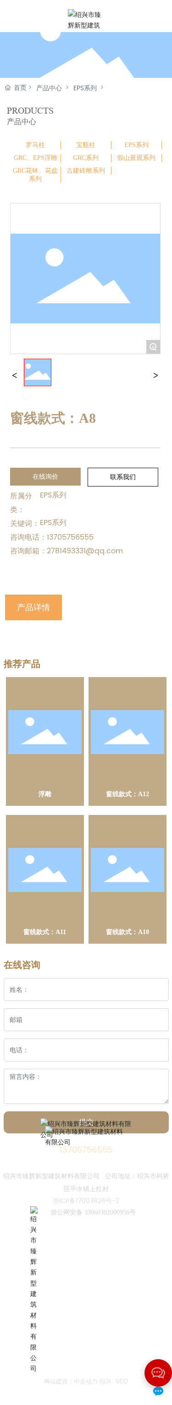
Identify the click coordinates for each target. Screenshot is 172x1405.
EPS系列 (85, 88)
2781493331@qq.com (85, 551)
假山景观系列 (136, 157)
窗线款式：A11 (44, 932)
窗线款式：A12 (127, 794)
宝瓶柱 (85, 145)
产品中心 (49, 88)
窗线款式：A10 (127, 932)
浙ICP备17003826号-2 (86, 1201)
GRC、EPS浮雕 (35, 157)
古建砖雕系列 (86, 170)
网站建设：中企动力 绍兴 (77, 1381)
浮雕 (45, 794)
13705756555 (70, 537)
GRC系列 (86, 157)
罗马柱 (35, 145)
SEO (121, 1381)
